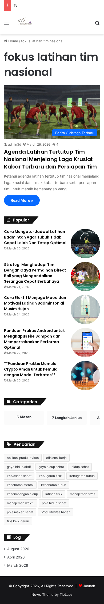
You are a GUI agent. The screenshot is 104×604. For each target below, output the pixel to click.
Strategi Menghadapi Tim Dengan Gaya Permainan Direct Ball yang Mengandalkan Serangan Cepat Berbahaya (35, 273)
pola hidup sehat (54, 503)
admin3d (14, 144)
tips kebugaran (18, 521)
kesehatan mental (20, 485)
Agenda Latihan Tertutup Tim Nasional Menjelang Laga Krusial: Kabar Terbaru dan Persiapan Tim (50, 159)
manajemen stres (82, 494)
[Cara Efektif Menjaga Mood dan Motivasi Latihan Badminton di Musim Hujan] (85, 309)
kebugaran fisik (50, 476)
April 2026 (16, 557)
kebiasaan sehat (19, 476)
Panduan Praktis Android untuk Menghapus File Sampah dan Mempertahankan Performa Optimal (34, 339)
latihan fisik (53, 494)
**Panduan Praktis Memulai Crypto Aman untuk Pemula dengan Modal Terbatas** (31, 369)
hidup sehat (80, 467)
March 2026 (17, 565)
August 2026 (18, 549)
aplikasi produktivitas (23, 458)
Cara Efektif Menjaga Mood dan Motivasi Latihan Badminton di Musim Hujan (35, 303)
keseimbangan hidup (22, 494)
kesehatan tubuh (53, 485)
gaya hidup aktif (19, 467)
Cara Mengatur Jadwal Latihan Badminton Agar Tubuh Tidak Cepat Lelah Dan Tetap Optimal (35, 237)
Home (12, 41)
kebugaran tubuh (82, 476)
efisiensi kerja (56, 458)
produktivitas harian (55, 512)
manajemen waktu (20, 503)
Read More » (22, 200)
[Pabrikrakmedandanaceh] (25, 23)
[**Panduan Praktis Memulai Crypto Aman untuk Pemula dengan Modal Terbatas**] (85, 375)
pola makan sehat (20, 512)
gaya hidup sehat (51, 467)
